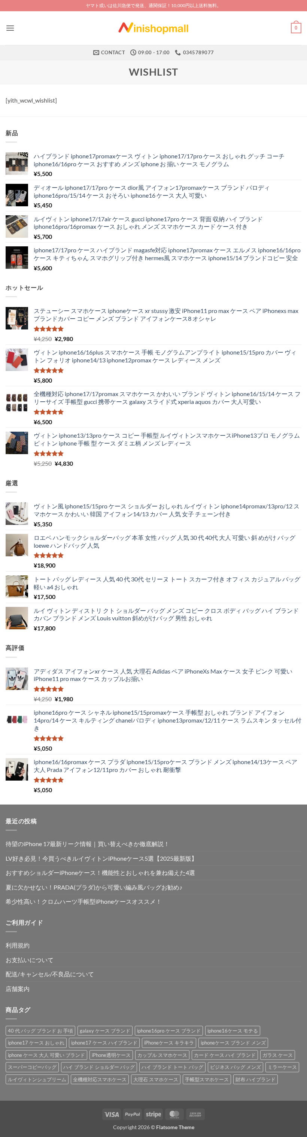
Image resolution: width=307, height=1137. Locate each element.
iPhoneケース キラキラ (169, 1043)
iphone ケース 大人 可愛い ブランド (46, 1055)
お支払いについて (30, 959)
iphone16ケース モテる (232, 1031)
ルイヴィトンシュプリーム (37, 1079)
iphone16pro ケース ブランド (169, 1031)
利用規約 (18, 945)
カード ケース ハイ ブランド (225, 1055)
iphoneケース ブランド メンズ (233, 1043)
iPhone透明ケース (111, 1055)
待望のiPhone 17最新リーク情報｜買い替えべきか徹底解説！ (88, 843)
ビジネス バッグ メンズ (235, 1067)
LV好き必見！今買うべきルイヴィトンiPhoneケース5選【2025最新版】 (101, 858)
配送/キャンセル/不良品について (50, 974)
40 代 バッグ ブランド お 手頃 (40, 1031)
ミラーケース (282, 1067)
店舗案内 (18, 988)
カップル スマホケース (162, 1055)
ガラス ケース (277, 1055)
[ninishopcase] (153, 28)
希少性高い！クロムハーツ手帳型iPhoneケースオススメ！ (84, 901)
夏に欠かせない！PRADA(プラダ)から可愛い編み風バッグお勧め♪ (94, 887)
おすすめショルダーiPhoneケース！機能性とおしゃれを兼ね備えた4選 (100, 872)
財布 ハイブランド (255, 1079)
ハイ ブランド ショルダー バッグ (99, 1067)
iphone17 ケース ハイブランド (104, 1043)
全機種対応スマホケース (100, 1079)
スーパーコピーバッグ (32, 1067)
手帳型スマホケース (207, 1079)
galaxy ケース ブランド (105, 1031)
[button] (10, 28)
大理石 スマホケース (155, 1079)
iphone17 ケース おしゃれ (36, 1043)
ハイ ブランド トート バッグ (172, 1067)
